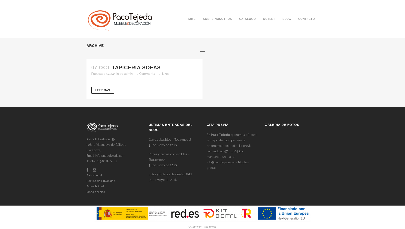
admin (128, 73)
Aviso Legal (94, 175)
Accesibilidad (95, 186)
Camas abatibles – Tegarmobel (170, 139)
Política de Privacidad (100, 181)
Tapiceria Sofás (136, 67)
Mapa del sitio (95, 192)
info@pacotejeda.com (222, 162)
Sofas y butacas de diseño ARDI (170, 174)
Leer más (102, 90)
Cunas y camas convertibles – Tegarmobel (169, 157)
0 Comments (145, 73)
